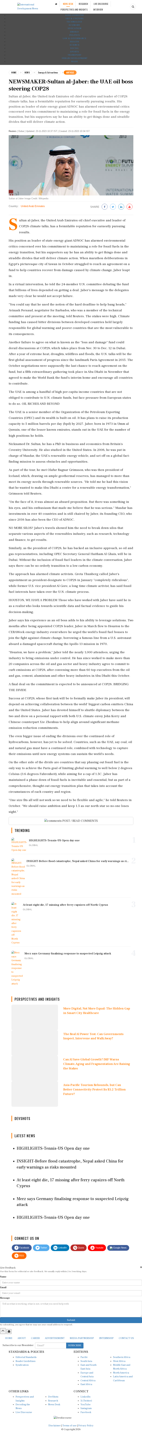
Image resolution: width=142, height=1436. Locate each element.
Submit (71, 1320)
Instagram (86, 1408)
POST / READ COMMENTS (80, 821)
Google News (120, 1247)
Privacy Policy (86, 1425)
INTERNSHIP (106, 1338)
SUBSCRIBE (74, 1345)
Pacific (84, 1357)
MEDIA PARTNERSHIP (82, 1338)
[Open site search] (133, 7)
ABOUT (21, 1338)
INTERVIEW (98, 9)
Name (3, 1276)
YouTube (86, 1404)
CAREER (35, 1338)
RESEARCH (83, 4)
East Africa (86, 1384)
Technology (74, 22)
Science (74, 45)
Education (74, 28)
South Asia (86, 1361)
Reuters (12, 131)
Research (53, 1400)
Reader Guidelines (26, 1361)
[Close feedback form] (141, 1267)
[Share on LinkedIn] (121, 207)
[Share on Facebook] (105, 207)
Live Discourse (24, 1412)
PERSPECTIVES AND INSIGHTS (74, 9)
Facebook (24, 1247)
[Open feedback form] (9, 1331)
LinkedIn (62, 1247)
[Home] (56, 4)
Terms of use (69, 1425)
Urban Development (74, 58)
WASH (74, 61)
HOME (8, 1338)
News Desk (54, 1404)
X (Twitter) (86, 1400)
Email (3, 1287)
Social (74, 48)
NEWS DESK (68, 4)
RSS (21, 1255)
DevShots (53, 1396)
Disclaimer (54, 1425)
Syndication (22, 1365)
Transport (74, 55)
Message (5, 1298)
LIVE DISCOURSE (101, 4)
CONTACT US (126, 1338)
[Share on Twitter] (113, 207)
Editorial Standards (26, 1357)
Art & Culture (74, 18)
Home (13, 72)
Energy (74, 32)
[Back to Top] (3, 1331)
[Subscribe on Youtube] (129, 207)
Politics (74, 35)
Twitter (43, 1247)
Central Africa (88, 1380)
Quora (80, 1247)
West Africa (119, 1361)
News (27, 72)
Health (74, 41)
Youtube (99, 1247)
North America (121, 1372)
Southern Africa (121, 1357)
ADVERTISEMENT (55, 1338)
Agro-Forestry (74, 15)
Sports (74, 51)
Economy (74, 25)
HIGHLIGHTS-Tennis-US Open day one (53, 1148)
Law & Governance (74, 38)
